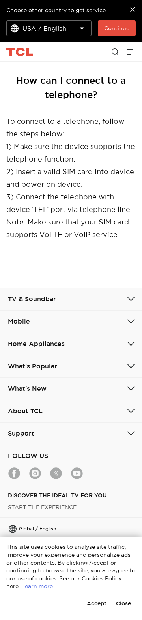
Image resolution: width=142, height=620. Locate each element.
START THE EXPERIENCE (42, 507)
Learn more (37, 586)
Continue (116, 28)
